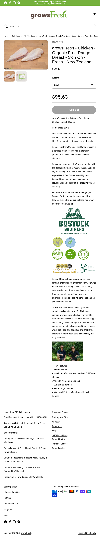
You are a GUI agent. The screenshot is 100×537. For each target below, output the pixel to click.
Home (6, 36)
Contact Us (57, 426)
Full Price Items (29, 36)
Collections (16, 36)
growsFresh (26, 533)
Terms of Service (59, 435)
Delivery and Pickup (61, 417)
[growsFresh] (49, 14)
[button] (93, 14)
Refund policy (58, 448)
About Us (56, 422)
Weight (55, 77)
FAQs (54, 430)
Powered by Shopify (87, 533)
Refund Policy (58, 439)
